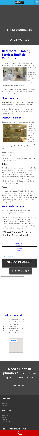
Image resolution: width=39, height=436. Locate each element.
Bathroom (5, 415)
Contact (4, 405)
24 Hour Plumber (7, 421)
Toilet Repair (19, 248)
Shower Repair (19, 245)
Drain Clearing (19, 243)
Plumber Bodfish (7, 256)
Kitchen (4, 417)
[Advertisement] (19, 15)
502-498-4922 (20, 271)
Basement (5, 419)
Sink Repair (19, 250)
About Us (5, 404)
